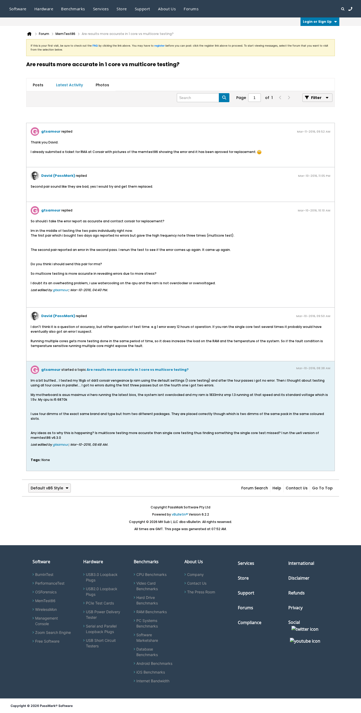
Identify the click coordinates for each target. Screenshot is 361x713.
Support (142, 8)
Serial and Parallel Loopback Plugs (101, 629)
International (301, 563)
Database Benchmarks (147, 652)
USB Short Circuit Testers (101, 643)
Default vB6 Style (47, 488)
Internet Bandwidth (152, 681)
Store (243, 578)
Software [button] (17, 8)
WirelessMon (46, 609)
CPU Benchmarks (151, 574)
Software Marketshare (147, 638)
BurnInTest (44, 574)
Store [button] (122, 8)
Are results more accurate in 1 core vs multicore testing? (138, 369)
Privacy (295, 608)
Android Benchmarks (154, 663)
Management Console (46, 621)
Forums (191, 8)
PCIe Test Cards (100, 603)
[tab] (38, 85)
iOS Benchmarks (150, 672)
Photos (102, 85)
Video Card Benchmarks (147, 586)
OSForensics (46, 592)
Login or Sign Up (317, 21)
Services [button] (101, 8)
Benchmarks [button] (73, 8)
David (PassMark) (58, 175)
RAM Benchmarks (151, 612)
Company (195, 574)
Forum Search (254, 488)
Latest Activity (69, 85)
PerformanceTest (49, 583)
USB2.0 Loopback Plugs (101, 591)
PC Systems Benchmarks (147, 623)
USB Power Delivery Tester (103, 615)
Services (246, 563)
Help (276, 488)
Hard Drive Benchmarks (147, 600)
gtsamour (51, 131)
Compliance (249, 622)
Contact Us (297, 488)
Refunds (296, 593)
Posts (38, 85)
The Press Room (201, 592)
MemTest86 (45, 600)
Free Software (47, 641)
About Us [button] (167, 8)
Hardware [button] (43, 8)
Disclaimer (298, 578)
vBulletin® (180, 514)
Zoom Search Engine (53, 632)
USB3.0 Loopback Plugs (102, 577)
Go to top (322, 488)
